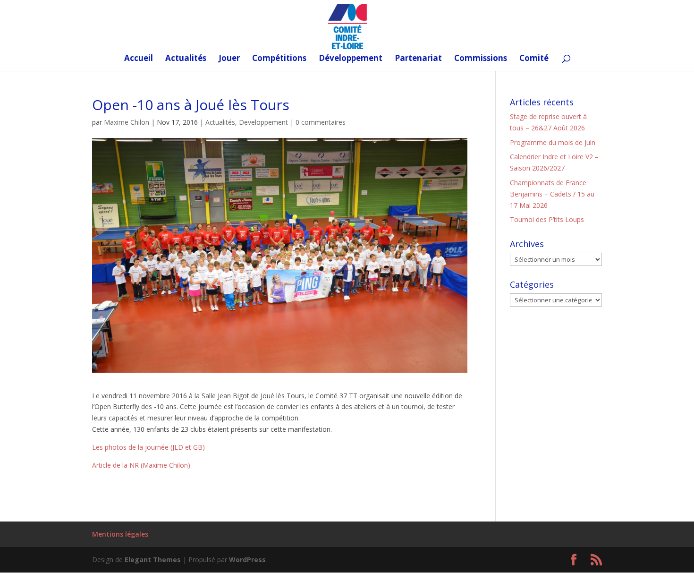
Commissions (480, 59)
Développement (350, 59)
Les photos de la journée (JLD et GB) (148, 447)
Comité (534, 59)
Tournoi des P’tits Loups (547, 219)
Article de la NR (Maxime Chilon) (141, 465)
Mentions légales (120, 534)
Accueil (138, 59)
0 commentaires (321, 122)
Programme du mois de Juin (552, 142)
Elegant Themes (153, 559)
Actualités (185, 59)
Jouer (229, 59)
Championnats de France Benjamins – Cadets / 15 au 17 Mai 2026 (552, 194)
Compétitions (279, 59)
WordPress (247, 559)
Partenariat (418, 59)
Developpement (263, 122)
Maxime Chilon (126, 122)
